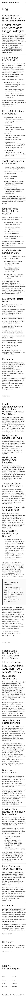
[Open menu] (25, 3)
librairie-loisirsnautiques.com (13, 49)
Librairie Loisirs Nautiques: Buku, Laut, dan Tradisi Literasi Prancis (10, 654)
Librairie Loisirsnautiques (10, 2)
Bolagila (20, 290)
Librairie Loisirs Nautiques (9, 874)
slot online (11, 573)
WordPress (23, 995)
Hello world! (8, 942)
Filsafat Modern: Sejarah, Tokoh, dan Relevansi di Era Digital (13, 18)
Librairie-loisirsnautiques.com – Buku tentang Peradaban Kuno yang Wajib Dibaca (13, 409)
